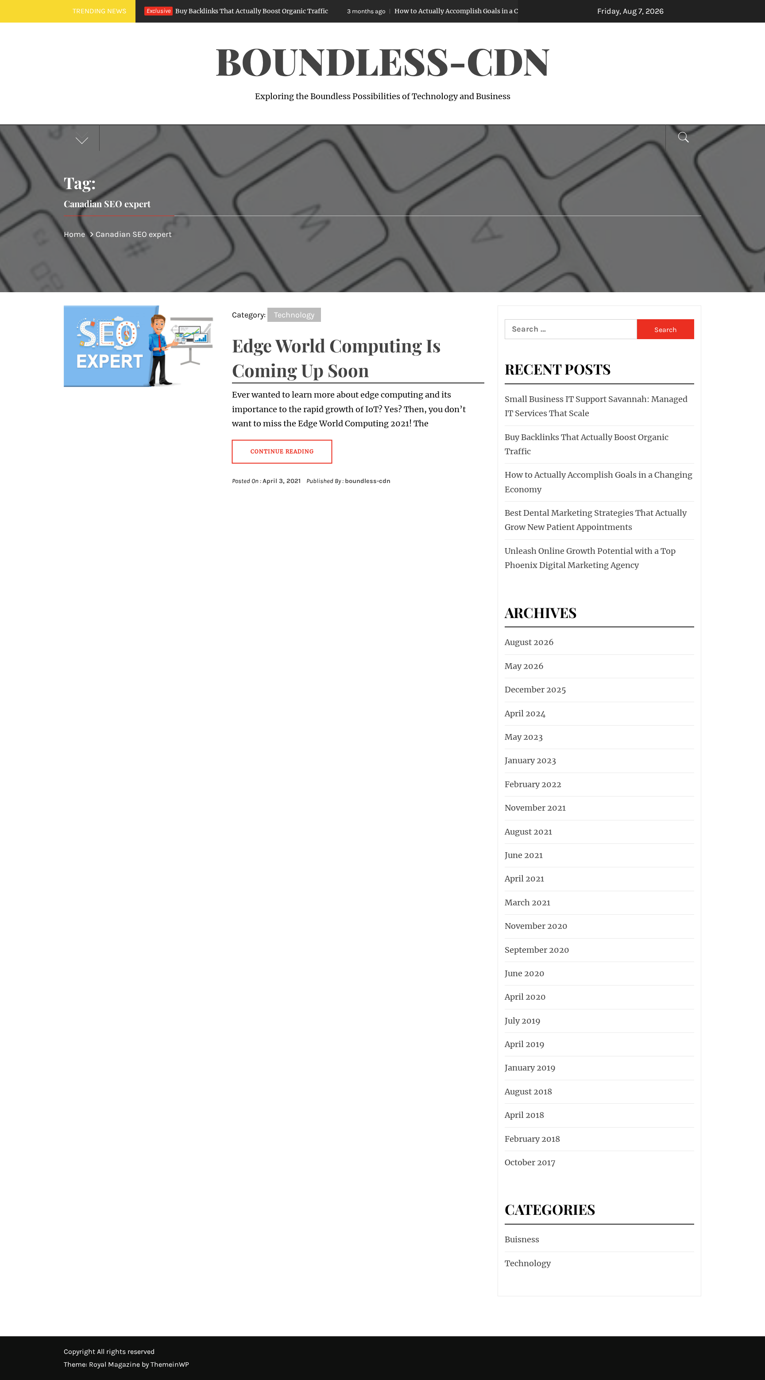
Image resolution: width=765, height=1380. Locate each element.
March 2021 (527, 902)
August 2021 (528, 832)
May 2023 (524, 737)
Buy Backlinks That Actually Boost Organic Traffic (176, 11)
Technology (294, 315)
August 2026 (529, 642)
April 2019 (525, 1044)
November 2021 (535, 808)
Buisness (522, 1239)
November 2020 (536, 926)
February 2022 (533, 784)
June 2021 (524, 855)
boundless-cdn (367, 481)
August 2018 (528, 1091)
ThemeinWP (170, 1364)
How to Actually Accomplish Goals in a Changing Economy (408, 11)
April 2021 (524, 879)
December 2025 (535, 689)
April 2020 (525, 997)
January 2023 (530, 760)
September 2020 (537, 950)
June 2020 (525, 973)
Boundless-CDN (382, 60)
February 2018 (532, 1139)
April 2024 (525, 713)
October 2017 (530, 1162)
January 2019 (530, 1068)
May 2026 (524, 666)
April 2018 (524, 1115)
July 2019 (523, 1021)
